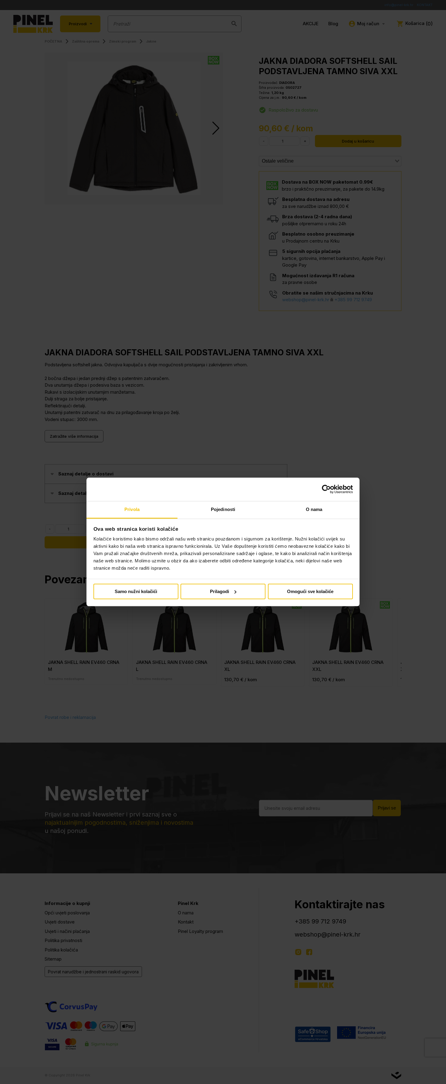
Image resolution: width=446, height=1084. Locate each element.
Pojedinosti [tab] (223, 509)
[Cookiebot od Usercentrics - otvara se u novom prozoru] (326, 489)
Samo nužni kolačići (136, 591)
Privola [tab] (132, 509)
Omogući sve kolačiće (310, 591)
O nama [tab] (314, 509)
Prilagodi (219, 591)
